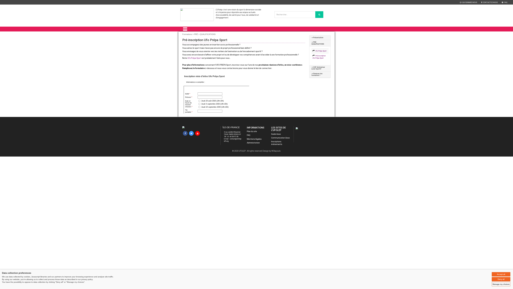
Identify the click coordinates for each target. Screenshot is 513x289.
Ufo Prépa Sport (194, 58)
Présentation (318, 38)
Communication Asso (280, 138)
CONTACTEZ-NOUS (490, 2)
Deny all (501, 279)
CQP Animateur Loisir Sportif (318, 68)
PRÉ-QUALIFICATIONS (317, 43)
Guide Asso (276, 134)
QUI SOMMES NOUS (469, 2)
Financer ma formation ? (316, 74)
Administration (253, 143)
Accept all (501, 274)
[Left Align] (319, 14)
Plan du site (252, 131)
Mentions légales (254, 139)
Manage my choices (501, 284)
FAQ (505, 2)
